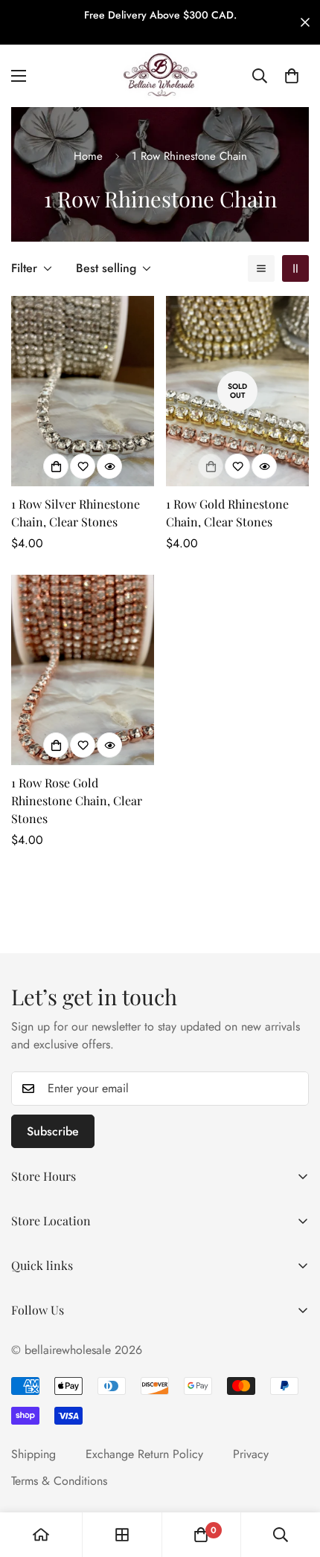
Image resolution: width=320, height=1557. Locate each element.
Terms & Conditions (59, 1480)
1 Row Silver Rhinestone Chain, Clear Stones (75, 512)
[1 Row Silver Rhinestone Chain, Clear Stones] (82, 391)
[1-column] (261, 268)
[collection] (122, 1534)
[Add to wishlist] (82, 466)
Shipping (33, 1454)
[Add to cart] (55, 466)
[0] (292, 76)
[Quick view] (109, 466)
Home (88, 156)
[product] (41, 1535)
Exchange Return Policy (144, 1454)
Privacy (251, 1454)
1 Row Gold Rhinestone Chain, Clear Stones (227, 512)
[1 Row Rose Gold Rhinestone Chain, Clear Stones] (82, 670)
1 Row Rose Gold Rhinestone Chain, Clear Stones (76, 800)
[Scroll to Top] (293, 1478)
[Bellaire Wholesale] (160, 76)
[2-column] (295, 268)
